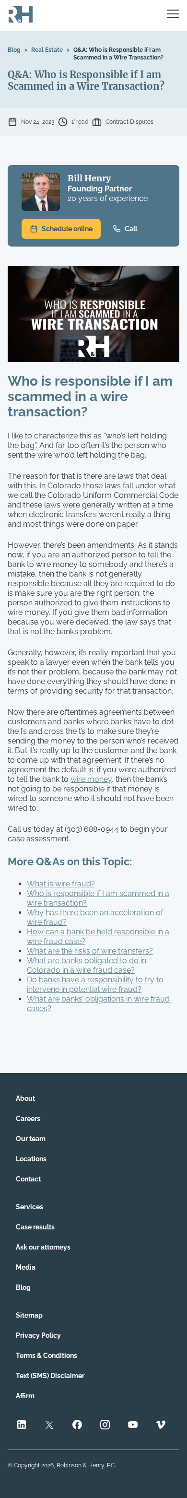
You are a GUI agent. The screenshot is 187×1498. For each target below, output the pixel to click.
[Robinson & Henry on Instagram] (105, 1426)
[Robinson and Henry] (21, 15)
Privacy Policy (38, 1335)
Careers (28, 1118)
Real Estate (47, 50)
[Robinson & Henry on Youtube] (133, 1426)
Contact (28, 1179)
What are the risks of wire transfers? (90, 950)
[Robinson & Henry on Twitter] (49, 1426)
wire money (91, 779)
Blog (14, 50)
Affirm (25, 1396)
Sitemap (29, 1315)
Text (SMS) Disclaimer (50, 1376)
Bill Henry (89, 178)
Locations (31, 1159)
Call (131, 229)
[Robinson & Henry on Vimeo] (161, 1426)
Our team (31, 1139)
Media (25, 1267)
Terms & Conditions (46, 1355)
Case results (35, 1227)
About (25, 1098)
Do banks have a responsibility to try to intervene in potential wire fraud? (95, 984)
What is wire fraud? (61, 883)
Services (29, 1207)
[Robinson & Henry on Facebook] (77, 1426)
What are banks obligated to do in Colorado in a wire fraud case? (86, 965)
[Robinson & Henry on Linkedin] (21, 1426)
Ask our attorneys (43, 1247)
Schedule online (67, 229)
